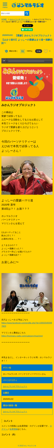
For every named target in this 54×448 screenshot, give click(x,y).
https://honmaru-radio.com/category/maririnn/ (22, 336)
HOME (4, 19)
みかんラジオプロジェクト (20, 19)
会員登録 (14, 429)
